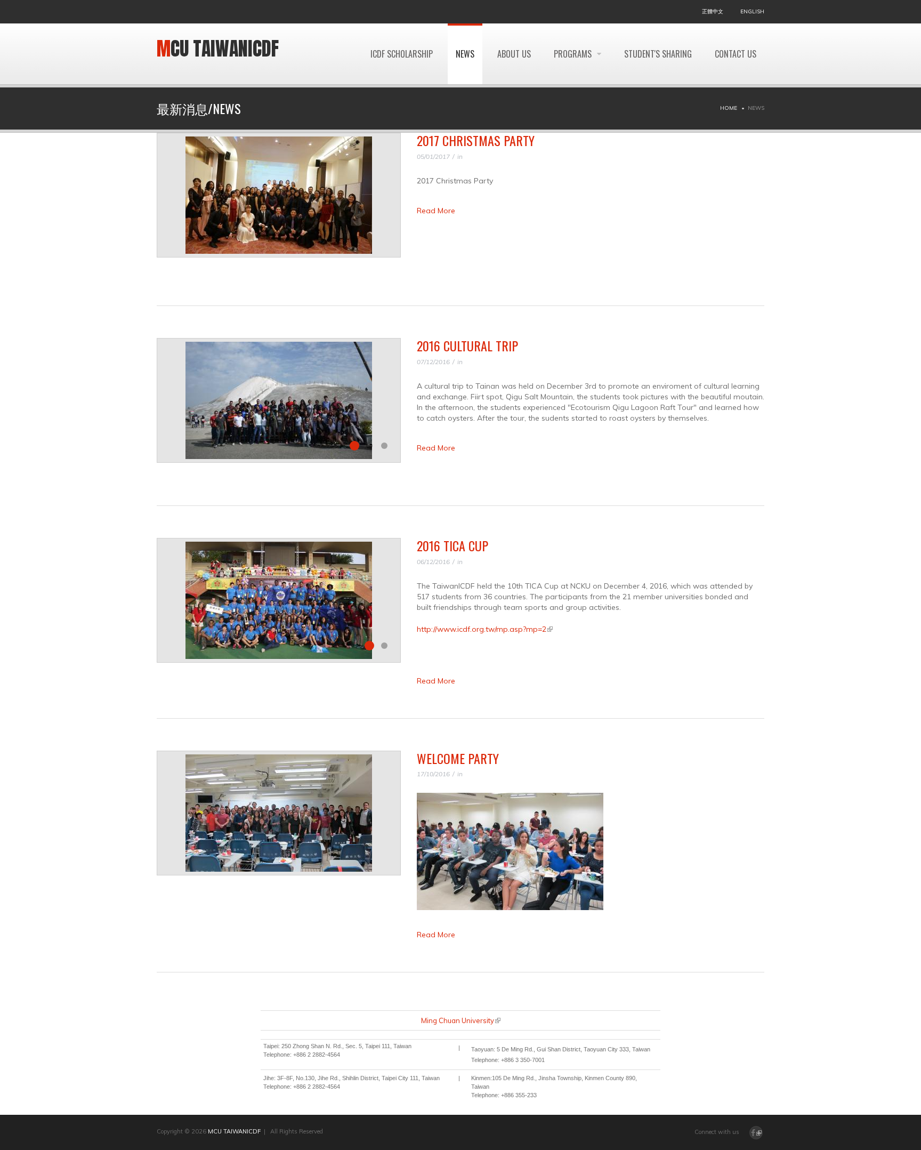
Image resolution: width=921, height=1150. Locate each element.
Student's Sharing (658, 53)
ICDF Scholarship (401, 53)
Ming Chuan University (460, 1020)
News (465, 53)
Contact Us (735, 53)
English (752, 11)
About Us (514, 53)
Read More (436, 210)
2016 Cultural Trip (467, 345)
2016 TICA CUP (452, 545)
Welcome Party (458, 758)
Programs (574, 53)
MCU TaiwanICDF (218, 48)
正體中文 (712, 11)
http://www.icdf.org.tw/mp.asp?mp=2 (485, 629)
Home (728, 107)
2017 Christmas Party (476, 140)
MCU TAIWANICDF (234, 1131)
